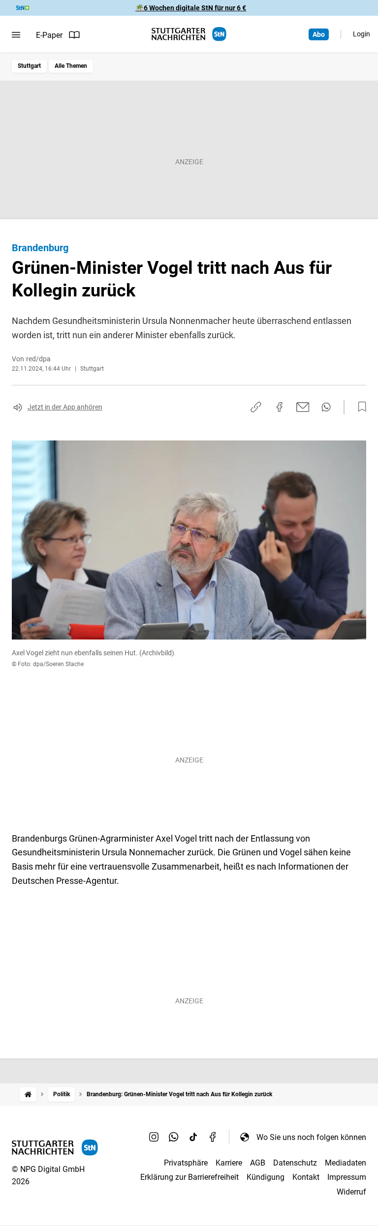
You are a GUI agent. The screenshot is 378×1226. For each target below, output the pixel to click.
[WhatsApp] (174, 1137)
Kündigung (265, 1177)
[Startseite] (28, 1094)
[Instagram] (154, 1137)
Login (361, 34)
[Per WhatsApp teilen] (326, 407)
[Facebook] (213, 1137)
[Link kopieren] (256, 407)
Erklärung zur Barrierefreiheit (189, 1177)
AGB (257, 1163)
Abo (319, 34)
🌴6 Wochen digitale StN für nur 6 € (190, 8)
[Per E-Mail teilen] (303, 407)
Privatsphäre (186, 1163)
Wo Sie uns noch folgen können (311, 1137)
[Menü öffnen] (16, 35)
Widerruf (351, 1192)
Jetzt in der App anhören (65, 407)
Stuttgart (29, 65)
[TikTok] (193, 1137)
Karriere (229, 1163)
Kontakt (305, 1177)
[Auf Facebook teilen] (279, 407)
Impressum (346, 1177)
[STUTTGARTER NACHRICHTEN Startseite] (189, 34)
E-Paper (49, 35)
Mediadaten (345, 1163)
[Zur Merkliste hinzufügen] (359, 407)
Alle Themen (71, 65)
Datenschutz (295, 1163)
